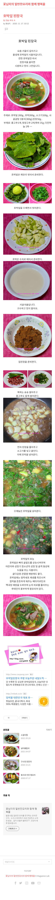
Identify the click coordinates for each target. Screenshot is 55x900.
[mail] (39, 883)
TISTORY (27, 870)
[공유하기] (12, 718)
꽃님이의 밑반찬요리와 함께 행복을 (24, 4)
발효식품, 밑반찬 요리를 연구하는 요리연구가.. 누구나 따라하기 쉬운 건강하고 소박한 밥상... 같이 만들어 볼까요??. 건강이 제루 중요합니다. (22, 819)
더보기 (49, 729)
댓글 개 (6, 795)
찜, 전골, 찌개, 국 (9, 20)
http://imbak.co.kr (14, 694)
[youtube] (32, 883)
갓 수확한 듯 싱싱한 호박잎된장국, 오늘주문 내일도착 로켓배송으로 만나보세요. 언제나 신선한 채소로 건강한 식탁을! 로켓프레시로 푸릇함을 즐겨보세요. (27, 683)
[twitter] (20, 883)
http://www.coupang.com (17, 674)
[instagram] (26, 883)
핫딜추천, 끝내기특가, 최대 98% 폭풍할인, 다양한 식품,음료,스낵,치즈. (18, 702)
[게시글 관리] (15, 718)
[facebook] (15, 883)
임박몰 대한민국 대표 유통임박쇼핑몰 (19, 697)
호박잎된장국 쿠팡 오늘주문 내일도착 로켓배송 (27, 678)
